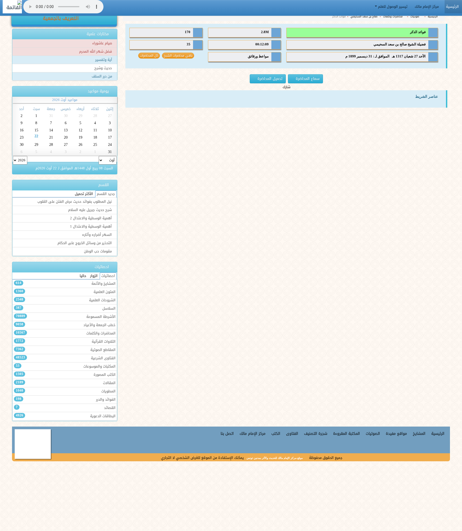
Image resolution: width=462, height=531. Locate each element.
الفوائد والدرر (66, 399)
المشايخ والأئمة (66, 283)
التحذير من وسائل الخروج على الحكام (85, 243)
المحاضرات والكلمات (66, 333)
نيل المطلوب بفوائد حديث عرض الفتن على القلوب (75, 201)
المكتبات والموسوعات (66, 366)
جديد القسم (106, 194)
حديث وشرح (103, 68)
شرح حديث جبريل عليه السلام (90, 210)
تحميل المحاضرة (269, 78)
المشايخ (419, 433)
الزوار (94, 276)
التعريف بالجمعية (61, 18)
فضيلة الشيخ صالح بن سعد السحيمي (400, 44)
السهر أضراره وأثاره (97, 235)
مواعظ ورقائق (258, 56)
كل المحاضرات (149, 55)
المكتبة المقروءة (346, 433)
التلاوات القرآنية (66, 341)
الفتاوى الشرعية (66, 358)
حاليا (83, 276)
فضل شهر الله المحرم (96, 51)
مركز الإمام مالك (427, 6)
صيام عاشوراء (102, 43)
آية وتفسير (104, 60)
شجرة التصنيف (315, 433)
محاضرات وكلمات (393, 16)
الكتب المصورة (66, 375)
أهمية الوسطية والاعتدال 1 (91, 226)
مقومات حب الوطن (98, 251)
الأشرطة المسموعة (66, 317)
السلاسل (66, 308)
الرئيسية (433, 16)
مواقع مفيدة (396, 433)
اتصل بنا (227, 433)
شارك (286, 87)
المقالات (66, 383)
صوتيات (415, 16)
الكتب (275, 433)
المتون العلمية (66, 292)
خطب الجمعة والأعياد (66, 325)
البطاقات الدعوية (66, 416)
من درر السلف (102, 76)
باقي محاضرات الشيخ (178, 55)
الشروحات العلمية (66, 300)
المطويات (66, 391)
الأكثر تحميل (84, 194)
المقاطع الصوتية (66, 350)
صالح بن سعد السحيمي (364, 16)
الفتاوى (292, 433)
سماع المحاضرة (306, 78)
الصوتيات (373, 433)
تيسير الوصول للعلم (393, 6)
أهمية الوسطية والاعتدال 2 (91, 218)
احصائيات (108, 276)
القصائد (66, 408)
